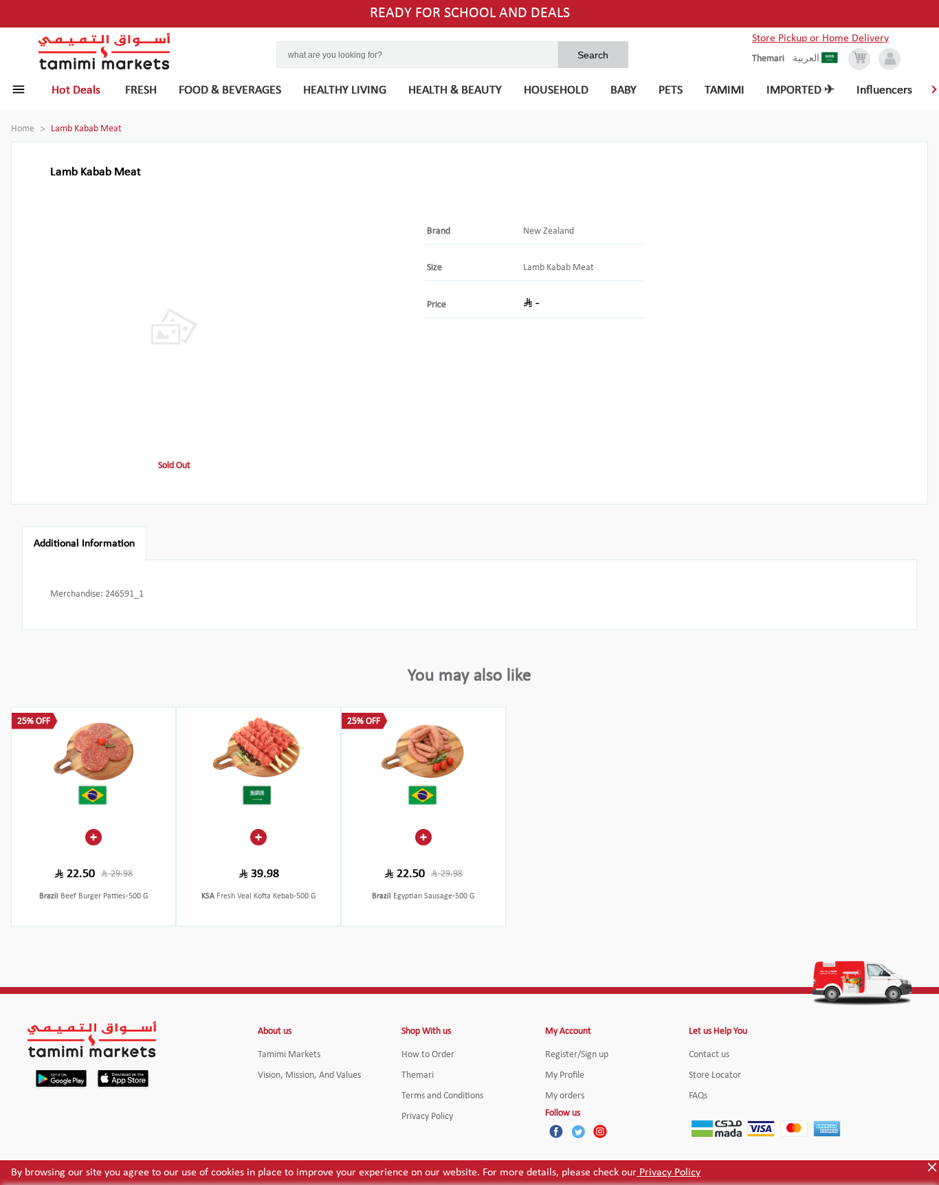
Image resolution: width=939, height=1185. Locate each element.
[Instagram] (600, 1131)
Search (592, 54)
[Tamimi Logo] (104, 51)
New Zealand (548, 231)
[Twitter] (578, 1131)
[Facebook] (556, 1131)
